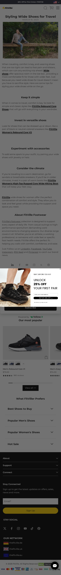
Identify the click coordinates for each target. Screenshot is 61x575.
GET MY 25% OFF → (45, 298)
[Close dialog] (60, 269)
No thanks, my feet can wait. (41, 302)
